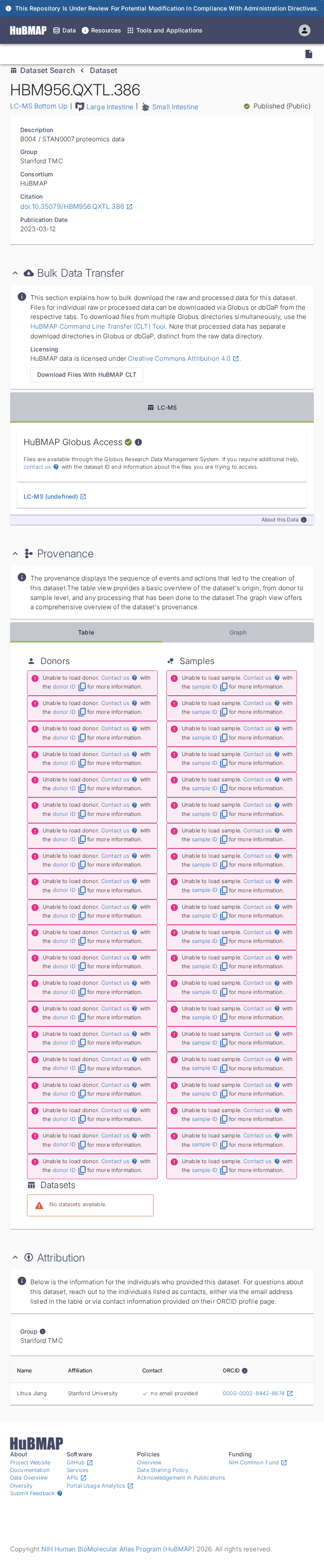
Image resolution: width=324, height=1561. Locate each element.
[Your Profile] (304, 30)
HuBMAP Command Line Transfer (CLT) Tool (97, 326)
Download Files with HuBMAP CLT (86, 374)
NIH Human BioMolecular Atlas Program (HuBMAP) (117, 1549)
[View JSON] (308, 54)
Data (69, 30)
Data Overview (29, 1478)
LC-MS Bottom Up (39, 106)
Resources (106, 30)
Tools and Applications (169, 30)
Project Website (30, 1462)
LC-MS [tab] (167, 407)
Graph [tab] (238, 632)
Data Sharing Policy (162, 1470)
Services (78, 1470)
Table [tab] (86, 632)
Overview (149, 1462)
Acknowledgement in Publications (181, 1478)
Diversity (21, 1486)
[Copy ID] (84, 54)
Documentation (30, 1470)
